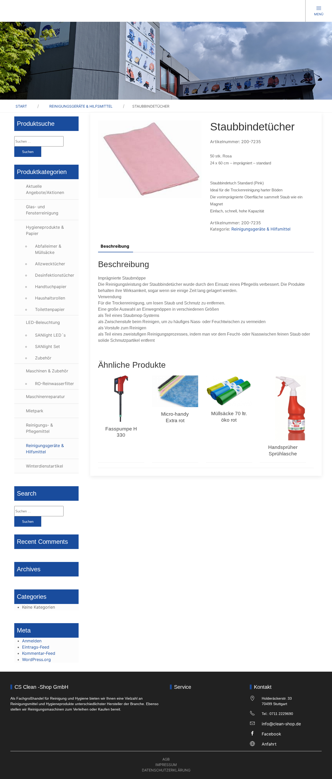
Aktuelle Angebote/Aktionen (45, 189)
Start (21, 106)
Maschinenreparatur (45, 396)
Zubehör (43, 357)
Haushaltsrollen (50, 298)
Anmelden (32, 640)
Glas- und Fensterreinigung (42, 209)
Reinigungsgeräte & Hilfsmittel (81, 106)
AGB (166, 759)
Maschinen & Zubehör (47, 370)
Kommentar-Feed (38, 653)
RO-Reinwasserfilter (54, 383)
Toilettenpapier (50, 309)
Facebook (271, 733)
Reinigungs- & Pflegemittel (39, 428)
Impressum (166, 764)
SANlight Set (47, 346)
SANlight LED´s (50, 335)
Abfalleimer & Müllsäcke (48, 249)
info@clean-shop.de (281, 723)
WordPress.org (36, 659)
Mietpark (34, 410)
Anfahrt (269, 744)
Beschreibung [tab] (115, 246)
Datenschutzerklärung (166, 770)
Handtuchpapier (50, 286)
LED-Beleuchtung (43, 322)
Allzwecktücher (50, 263)
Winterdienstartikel (44, 466)
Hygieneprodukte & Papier (45, 230)
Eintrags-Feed (35, 647)
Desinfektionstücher (54, 275)
